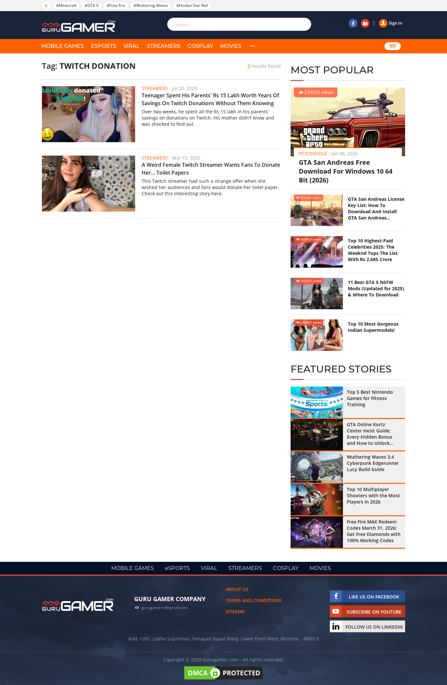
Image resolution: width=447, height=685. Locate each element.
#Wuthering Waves (151, 5)
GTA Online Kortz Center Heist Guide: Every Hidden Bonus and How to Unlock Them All (369, 433)
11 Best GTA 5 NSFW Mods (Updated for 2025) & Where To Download (376, 288)
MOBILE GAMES (62, 46)
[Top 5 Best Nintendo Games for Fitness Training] (317, 402)
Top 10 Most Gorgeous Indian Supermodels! (373, 327)
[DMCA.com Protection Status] (223, 679)
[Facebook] (353, 23)
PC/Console (313, 153)
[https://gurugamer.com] (78, 605)
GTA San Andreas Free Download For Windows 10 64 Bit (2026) (345, 171)
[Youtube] (365, 23)
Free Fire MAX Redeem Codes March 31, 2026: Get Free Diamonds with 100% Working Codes (374, 531)
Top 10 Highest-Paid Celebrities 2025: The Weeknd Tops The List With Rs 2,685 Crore (373, 250)
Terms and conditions (254, 600)
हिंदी (392, 46)
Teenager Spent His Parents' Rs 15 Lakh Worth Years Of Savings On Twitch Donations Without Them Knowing (210, 99)
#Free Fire (116, 5)
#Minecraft (66, 5)
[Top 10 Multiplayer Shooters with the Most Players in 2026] (317, 499)
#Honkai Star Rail (192, 5)
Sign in (395, 23)
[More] (252, 46)
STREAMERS (163, 46)
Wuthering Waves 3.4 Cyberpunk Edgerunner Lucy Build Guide (373, 463)
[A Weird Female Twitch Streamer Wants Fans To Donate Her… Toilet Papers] (88, 184)
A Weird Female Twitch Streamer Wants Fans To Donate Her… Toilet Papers (211, 168)
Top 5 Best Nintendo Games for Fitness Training (370, 398)
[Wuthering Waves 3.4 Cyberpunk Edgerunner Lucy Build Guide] (317, 467)
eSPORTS (103, 46)
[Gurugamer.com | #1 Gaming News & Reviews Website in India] (79, 26)
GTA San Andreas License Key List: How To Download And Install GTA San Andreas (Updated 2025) (376, 208)
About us (237, 589)
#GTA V (91, 5)
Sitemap (235, 611)
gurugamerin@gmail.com (165, 607)
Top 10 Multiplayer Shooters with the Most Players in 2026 (373, 495)
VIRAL (131, 46)
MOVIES (230, 46)
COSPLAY (200, 46)
